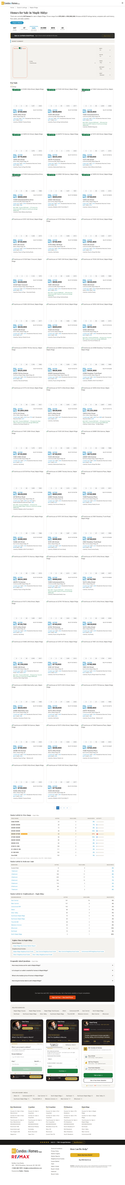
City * (13, 1061)
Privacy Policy (55, 1151)
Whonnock (14, 928)
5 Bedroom (14, 883)
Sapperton (13, 1134)
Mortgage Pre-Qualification (54, 1044)
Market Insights (55, 1153)
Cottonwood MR (16, 906)
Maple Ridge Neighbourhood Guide (23, 951)
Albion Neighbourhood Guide (21, 954)
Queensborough (15, 1129)
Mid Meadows (68, 1129)
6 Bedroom (14, 886)
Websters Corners (16, 925)
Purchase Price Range (54, 1056)
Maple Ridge (34, 7)
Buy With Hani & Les (85, 1160)
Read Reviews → (78, 1142)
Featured (53, 1171)
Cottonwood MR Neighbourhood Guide (93, 951)
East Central (14, 900)
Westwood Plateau (33, 1126)
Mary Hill (48, 1129)
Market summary (17, 41)
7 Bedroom (14, 889)
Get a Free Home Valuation (98, 1080)
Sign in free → (107, 35)
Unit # (37, 1061)
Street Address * (17, 1054)
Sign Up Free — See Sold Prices (62, 997)
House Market (55, 1161)
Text (37, 1028)
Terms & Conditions (56, 1148)
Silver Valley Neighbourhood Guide (42, 954)
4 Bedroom (14, 880)
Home (12, 7)
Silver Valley (14, 912)
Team (52, 1164)
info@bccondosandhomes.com (33, 1168)
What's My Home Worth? (85, 1155)
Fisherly (26, 1171)
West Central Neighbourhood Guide (69, 951)
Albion (13, 909)
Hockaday (31, 1129)
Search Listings (22, 7)
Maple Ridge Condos (35, 1011)
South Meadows (68, 1134)
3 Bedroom (14, 877)
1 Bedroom (14, 871)
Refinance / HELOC (71, 1045)
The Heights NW (15, 1131)
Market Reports (55, 1156)
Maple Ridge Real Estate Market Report (24, 946)
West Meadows (68, 1131)
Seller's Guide (55, 1166)
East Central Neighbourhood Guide (46, 951)
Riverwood (49, 1131)
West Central (15, 903)
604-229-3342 (28, 1028)
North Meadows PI (69, 1126)
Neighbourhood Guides (57, 1158)
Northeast (14, 931)
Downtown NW (14, 1126)
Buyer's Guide (55, 1169)
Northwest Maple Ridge (18, 919)
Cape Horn (31, 1134)
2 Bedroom (14, 874)
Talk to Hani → (98, 1075)
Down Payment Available (54, 1063)
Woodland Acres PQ (51, 1126)
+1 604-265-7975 (17, 1168)
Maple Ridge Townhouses (51, 1011)
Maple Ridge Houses (20, 1011)
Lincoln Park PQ (50, 1134)
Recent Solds (55, 1174)
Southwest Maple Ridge (18, 915)
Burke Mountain (32, 1131)
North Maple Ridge (16, 934)
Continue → (26, 1069)
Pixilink (21, 1171)
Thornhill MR (14, 922)
